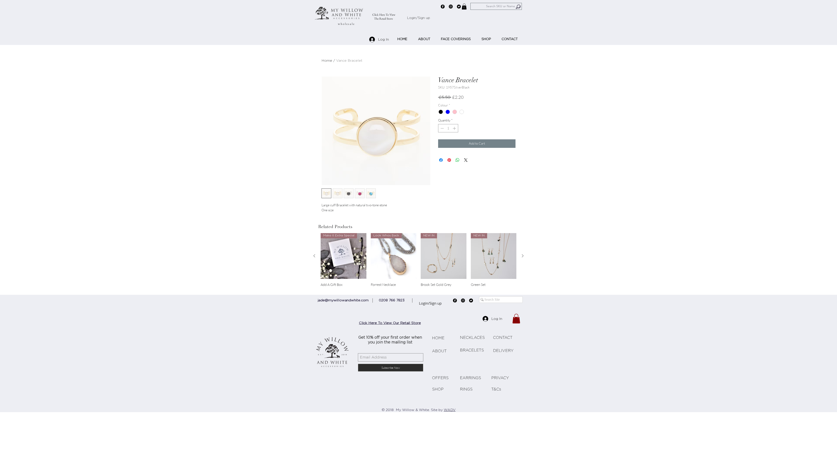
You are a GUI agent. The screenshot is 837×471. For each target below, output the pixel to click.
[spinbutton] (448, 128)
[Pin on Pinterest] (449, 160)
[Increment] (455, 128)
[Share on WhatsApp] (457, 160)
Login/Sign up (418, 18)
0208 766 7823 (392, 300)
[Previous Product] (314, 255)
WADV (450, 410)
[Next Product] (522, 255)
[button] (464, 6)
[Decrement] (442, 128)
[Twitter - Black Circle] (459, 7)
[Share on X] (465, 160)
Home (327, 60)
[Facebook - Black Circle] (443, 7)
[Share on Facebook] (441, 160)
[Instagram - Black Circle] (451, 7)
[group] (418, 262)
